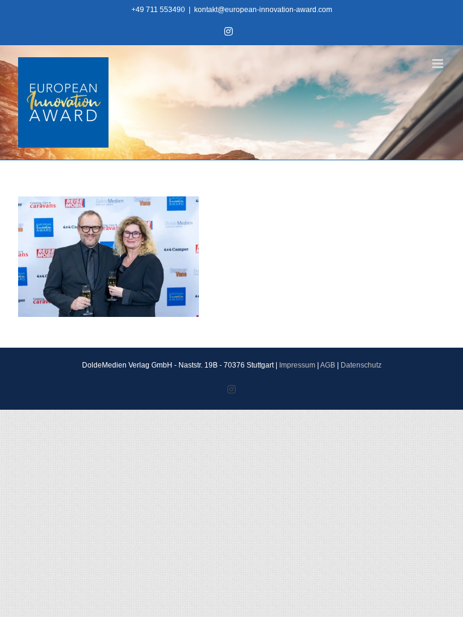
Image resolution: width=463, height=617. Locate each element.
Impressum (297, 365)
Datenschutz (361, 365)
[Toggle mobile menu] (438, 63)
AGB (327, 365)
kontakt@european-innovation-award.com (263, 9)
